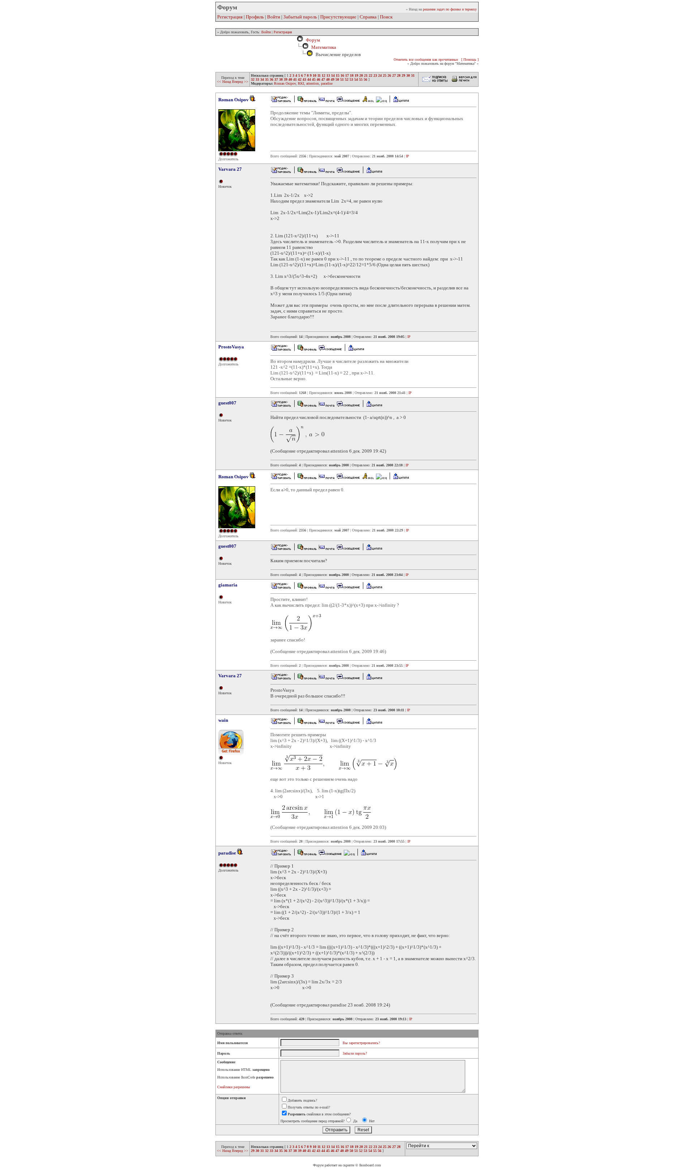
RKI (301, 83)
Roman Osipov (285, 83)
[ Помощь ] (470, 60)
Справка (368, 17)
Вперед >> (240, 82)
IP (407, 156)
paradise (327, 83)
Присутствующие (338, 17)
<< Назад (224, 82)
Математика (323, 47)
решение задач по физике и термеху (450, 9)
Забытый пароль (300, 17)
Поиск (386, 17)
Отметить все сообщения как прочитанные (426, 60)
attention (312, 83)
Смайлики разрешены (233, 1087)
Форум (312, 40)
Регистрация (230, 17)
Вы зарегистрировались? (361, 1043)
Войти (273, 17)
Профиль (255, 17)
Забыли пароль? (355, 1053)
